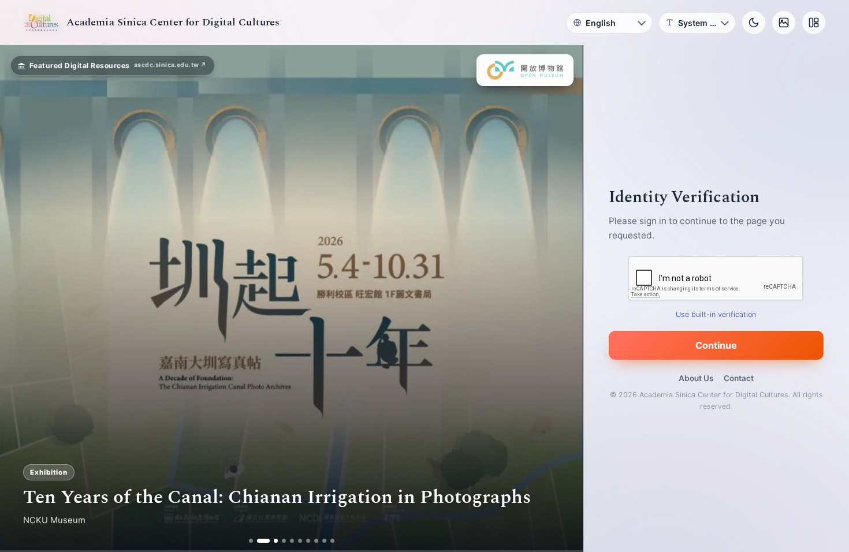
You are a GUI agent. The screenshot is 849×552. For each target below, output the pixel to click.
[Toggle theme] (754, 22)
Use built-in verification (716, 314)
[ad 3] (271, 541)
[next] (562, 298)
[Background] (784, 22)
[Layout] (814, 22)
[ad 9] (324, 541)
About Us (696, 378)
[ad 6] (300, 541)
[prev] (20, 298)
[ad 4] (284, 541)
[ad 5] (292, 541)
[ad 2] (259, 541)
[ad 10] (332, 541)
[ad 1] (251, 541)
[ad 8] (316, 541)
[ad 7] (308, 541)
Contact (739, 378)
